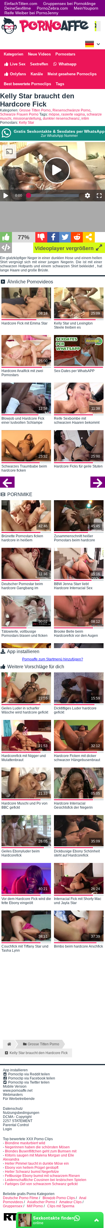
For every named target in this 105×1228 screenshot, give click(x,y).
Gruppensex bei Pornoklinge (69, 3)
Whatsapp (66, 64)
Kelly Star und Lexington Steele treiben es (73, 325)
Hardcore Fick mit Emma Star (24, 323)
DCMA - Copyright (17, 1117)
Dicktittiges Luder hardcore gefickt (75, 710)
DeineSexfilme (17, 8)
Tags (60, 84)
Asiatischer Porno (41, 1202)
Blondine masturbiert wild (25, 1143)
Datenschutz (13, 1109)
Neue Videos (39, 54)
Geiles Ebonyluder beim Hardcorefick (20, 853)
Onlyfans (17, 74)
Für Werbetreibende (19, 1099)
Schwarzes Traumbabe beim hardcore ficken (24, 468)
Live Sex (17, 64)
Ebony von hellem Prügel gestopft (31, 1168)
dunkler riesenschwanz (61, 118)
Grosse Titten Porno (35, 110)
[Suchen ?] (95, 26)
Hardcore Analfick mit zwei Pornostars (22, 373)
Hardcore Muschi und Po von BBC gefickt (24, 805)
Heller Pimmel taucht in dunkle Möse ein (37, 1163)
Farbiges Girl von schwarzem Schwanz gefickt (41, 1184)
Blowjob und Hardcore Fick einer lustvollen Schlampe (22, 420)
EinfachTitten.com (20, 3)
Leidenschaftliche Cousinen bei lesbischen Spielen (45, 1180)
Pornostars (65, 54)
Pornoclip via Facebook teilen (31, 1078)
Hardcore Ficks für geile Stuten (78, 466)
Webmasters (13, 1095)
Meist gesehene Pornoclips (72, 74)
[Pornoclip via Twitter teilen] (65, 237)
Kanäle (37, 74)
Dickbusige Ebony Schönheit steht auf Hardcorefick (77, 853)
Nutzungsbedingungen (21, 1113)
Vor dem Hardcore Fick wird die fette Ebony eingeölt (26, 901)
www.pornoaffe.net (17, 1091)
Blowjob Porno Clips (59, 1198)
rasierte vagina (73, 114)
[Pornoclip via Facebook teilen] (53, 237)
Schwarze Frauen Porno (19, 114)
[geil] (6, 237)
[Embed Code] (6, 248)
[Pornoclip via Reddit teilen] (77, 237)
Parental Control (16, 1125)
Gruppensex (12, 1206)
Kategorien (13, 54)
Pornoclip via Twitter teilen (28, 1082)
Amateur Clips (70, 1202)
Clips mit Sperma (60, 1206)
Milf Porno (35, 1206)
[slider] (54, 195)
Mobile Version (15, 1086)
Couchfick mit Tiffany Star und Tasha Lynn (24, 948)
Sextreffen (39, 64)
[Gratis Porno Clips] (45, 33)
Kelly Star (26, 123)
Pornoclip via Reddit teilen (28, 1074)
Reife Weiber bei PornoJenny (31, 13)
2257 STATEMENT (17, 1121)
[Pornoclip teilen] (89, 237)
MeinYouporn (86, 8)
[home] (8, 1044)
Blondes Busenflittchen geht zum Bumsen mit (40, 1151)
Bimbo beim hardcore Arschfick (78, 946)
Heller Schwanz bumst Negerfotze (32, 1172)
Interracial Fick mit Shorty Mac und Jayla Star (77, 901)
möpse (54, 114)
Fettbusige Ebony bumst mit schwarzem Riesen (42, 1176)
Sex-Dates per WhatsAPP (74, 371)
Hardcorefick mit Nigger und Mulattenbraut (23, 758)
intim (85, 118)
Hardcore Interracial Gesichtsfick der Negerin (73, 805)
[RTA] (16, 1220)
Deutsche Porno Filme (20, 1198)
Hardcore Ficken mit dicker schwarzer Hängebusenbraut (77, 758)
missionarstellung (27, 118)
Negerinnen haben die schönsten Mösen (37, 1147)
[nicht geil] (41, 237)
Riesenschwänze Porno (71, 110)
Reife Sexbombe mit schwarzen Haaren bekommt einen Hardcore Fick (76, 420)
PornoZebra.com (52, 8)
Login (7, 1129)
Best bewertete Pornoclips (27, 84)
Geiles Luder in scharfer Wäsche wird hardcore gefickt (24, 710)
